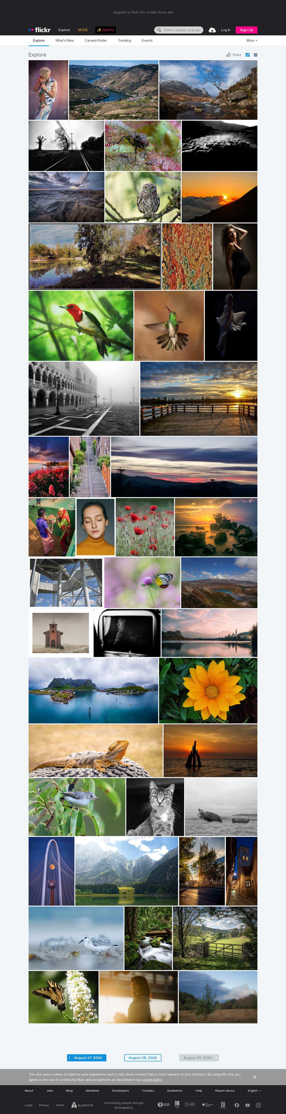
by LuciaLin (112, 604)
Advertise (92, 1091)
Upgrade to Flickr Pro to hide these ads (143, 12)
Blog (69, 1091)
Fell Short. (37, 164)
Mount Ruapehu (194, 601)
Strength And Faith (177, 650)
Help (199, 1091)
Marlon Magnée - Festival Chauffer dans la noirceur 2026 (36, 113)
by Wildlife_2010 (116, 219)
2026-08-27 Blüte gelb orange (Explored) (190, 716)
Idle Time (132, 963)
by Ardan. (118, 493)
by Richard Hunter (40, 653)
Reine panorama (42, 716)
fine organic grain (175, 283)
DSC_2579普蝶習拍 (120, 601)
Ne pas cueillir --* (130, 549)
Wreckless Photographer (48, 215)
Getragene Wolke (42, 601)
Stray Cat (135, 829)
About (29, 1091)
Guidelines (174, 1091)
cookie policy (152, 1080)
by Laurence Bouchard (107, 653)
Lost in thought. (107, 650)
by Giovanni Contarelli (224, 286)
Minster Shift (190, 898)
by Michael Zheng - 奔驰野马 (39, 902)
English (253, 1091)
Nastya (83, 549)
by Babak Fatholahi (84, 553)
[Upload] (212, 30)
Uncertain (36, 490)
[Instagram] (258, 1105)
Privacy (44, 1105)
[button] (50, 116)
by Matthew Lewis (135, 966)
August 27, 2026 (88, 1058)
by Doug (167, 653)
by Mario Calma (38, 219)
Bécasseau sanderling (46, 963)
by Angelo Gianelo (196, 832)
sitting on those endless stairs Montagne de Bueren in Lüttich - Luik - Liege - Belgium (78, 490)
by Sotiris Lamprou (193, 167)
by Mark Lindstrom (190, 902)
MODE (83, 30)
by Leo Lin (188, 219)
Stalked (35, 650)
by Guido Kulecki (173, 286)
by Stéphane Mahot (36, 116)
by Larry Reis (37, 832)
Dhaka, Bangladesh (40, 549)
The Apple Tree (191, 1016)
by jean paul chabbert (42, 286)
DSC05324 (192, 164)
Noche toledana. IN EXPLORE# (229, 898)
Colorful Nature (41, 1016)
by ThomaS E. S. (78, 493)
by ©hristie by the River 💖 (156, 432)
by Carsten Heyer (39, 432)
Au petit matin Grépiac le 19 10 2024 (56, 283)
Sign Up (246, 30)
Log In (225, 30)
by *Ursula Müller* (191, 1020)
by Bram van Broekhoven (178, 773)
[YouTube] (247, 1105)
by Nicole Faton (126, 553)
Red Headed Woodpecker (48, 354)
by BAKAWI (167, 720)
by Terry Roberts (183, 966)
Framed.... (181, 963)
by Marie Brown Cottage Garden (47, 357)
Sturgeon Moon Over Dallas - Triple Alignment (39, 898)
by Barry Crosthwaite (40, 553)
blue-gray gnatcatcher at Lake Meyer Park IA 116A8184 (64, 829)
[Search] (158, 30)
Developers (120, 1091)
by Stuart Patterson (36, 493)
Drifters (192, 829)
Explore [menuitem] (64, 30)
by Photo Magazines (187, 553)
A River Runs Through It (88, 113)
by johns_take (214, 357)
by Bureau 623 (109, 1020)
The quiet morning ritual (47, 429)
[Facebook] (237, 1105)
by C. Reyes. (229, 902)
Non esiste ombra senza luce (98, 898)
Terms (60, 1105)
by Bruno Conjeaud (146, 357)
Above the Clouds (196, 215)
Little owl (113, 215)
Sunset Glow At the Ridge (131, 490)
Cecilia (219, 283)
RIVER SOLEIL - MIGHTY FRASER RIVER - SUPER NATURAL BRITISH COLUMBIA (187, 429)
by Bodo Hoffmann (116, 167)
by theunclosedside (87, 902)
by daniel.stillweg (39, 604)
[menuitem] (105, 30)
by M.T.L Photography (41, 720)
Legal (28, 1105)
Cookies (148, 1091)
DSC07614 (215, 354)
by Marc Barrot (78, 116)
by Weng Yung (191, 604)
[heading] (39, 30)
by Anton (35, 1020)
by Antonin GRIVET (40, 966)
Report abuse (225, 1091)
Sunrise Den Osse (178, 770)
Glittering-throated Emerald (156, 354)
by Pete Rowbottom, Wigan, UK (177, 116)
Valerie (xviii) (110, 1016)
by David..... (36, 773)
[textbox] (183, 30)
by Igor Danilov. (38, 167)
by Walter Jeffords (137, 832)
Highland (167, 113)
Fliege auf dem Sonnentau (126, 164)
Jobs (49, 1091)
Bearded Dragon (42, 770)
